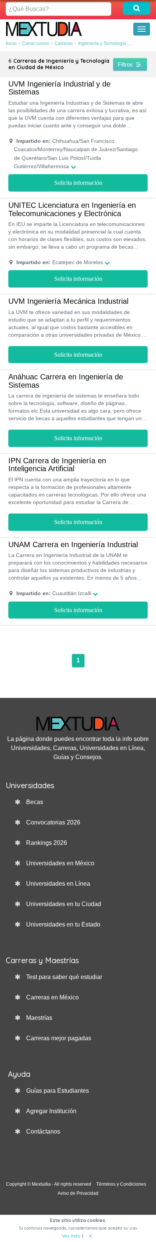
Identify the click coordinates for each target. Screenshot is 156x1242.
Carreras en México (52, 997)
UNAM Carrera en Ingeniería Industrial (73, 544)
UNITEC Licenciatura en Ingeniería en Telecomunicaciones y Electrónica (72, 209)
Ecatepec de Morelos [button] (59, 262)
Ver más (71, 1236)
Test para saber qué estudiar (64, 977)
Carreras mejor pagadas (58, 1038)
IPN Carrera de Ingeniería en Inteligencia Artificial (57, 464)
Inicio (11, 43)
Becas (34, 802)
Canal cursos (35, 43)
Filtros (126, 64)
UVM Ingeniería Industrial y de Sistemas (59, 88)
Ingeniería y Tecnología (102, 43)
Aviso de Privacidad (78, 1193)
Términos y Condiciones (121, 1184)
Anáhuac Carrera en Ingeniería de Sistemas (65, 381)
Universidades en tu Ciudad (63, 904)
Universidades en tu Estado (63, 924)
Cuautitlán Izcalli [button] (53, 593)
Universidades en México (60, 863)
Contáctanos (43, 1131)
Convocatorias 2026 (53, 822)
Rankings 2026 (46, 843)
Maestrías (39, 1018)
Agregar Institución (51, 1111)
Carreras (64, 43)
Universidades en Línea (58, 883)
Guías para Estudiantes (57, 1090)
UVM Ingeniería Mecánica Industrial (68, 301)
